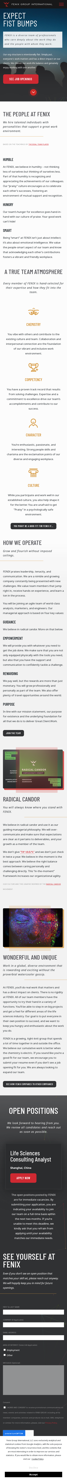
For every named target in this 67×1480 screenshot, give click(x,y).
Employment (13, 1350)
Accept (33, 1474)
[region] (33, 53)
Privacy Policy (51, 1423)
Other (10, 1355)
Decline (33, 1467)
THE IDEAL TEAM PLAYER (39, 144)
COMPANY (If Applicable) (13, 1320)
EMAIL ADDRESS (9, 1332)
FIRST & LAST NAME (11, 1307)
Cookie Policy (37, 1459)
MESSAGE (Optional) (11, 1363)
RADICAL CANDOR (53, 884)
